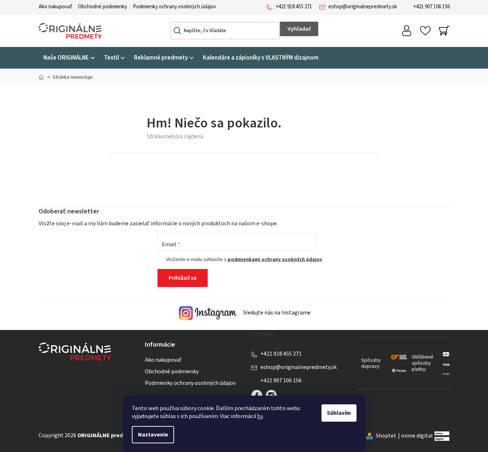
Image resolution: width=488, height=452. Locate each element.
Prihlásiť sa (183, 278)
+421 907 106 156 (431, 6)
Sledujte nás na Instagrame (276, 313)
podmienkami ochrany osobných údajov (275, 259)
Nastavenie (153, 435)
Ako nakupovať (55, 6)
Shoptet (386, 436)
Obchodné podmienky (102, 6)
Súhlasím (339, 413)
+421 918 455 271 (294, 6)
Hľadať (299, 29)
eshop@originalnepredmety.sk (362, 6)
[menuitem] (69, 58)
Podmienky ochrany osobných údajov (174, 6)
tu (260, 416)
